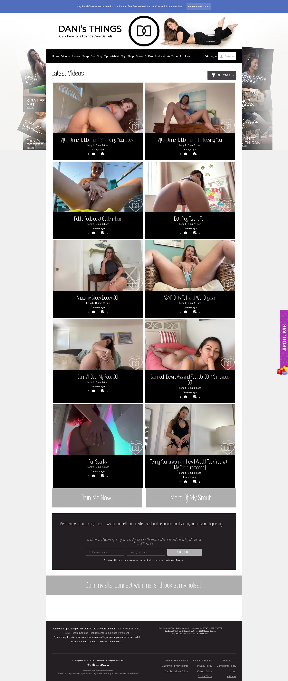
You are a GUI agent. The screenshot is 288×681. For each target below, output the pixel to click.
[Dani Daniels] (143, 31)
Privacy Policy (204, 666)
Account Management (176, 660)
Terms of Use (229, 660)
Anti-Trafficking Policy (176, 671)
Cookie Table (205, 676)
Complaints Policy (226, 666)
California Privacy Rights (175, 666)
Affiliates (231, 676)
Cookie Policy (204, 671)
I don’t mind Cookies (199, 6)
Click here (121, 628)
